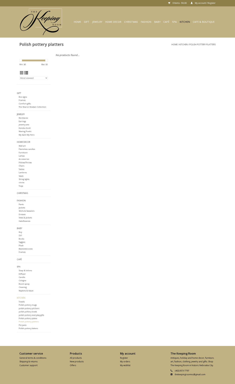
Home (77, 21)
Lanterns (23, 172)
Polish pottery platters (202, 44)
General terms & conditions (32, 357)
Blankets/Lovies (26, 248)
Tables (21, 169)
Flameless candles (27, 149)
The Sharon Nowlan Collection (32, 107)
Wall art (22, 145)
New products (77, 361)
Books (21, 238)
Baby (157, 21)
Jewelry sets (24, 124)
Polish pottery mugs (28, 305)
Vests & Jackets (25, 217)
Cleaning (23, 287)
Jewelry (97, 21)
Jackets (22, 207)
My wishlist (125, 365)
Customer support (28, 365)
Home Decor (113, 21)
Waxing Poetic (25, 131)
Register (124, 357)
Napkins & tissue (26, 290)
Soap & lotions (25, 270)
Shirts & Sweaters (26, 211)
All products (76, 357)
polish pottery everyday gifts (31, 315)
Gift (86, 21)
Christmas (131, 21)
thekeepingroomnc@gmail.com (190, 374)
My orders (125, 361)
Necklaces (23, 118)
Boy (20, 232)
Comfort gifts (25, 103)
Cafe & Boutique (204, 21)
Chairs (21, 165)
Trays (21, 186)
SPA (174, 21)
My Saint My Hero (27, 134)
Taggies (22, 242)
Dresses (22, 214)
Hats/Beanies (24, 221)
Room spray (24, 284)
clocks (21, 182)
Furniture (23, 152)
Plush (21, 245)
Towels (22, 301)
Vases (21, 176)
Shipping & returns (28, 361)
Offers (73, 365)
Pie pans (22, 325)
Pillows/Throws (25, 162)
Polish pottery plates (28, 318)
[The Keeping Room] (42, 22)
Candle (22, 277)
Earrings (22, 121)
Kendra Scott (25, 128)
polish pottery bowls (28, 311)
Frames (22, 100)
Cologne (22, 280)
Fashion (146, 21)
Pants (21, 204)
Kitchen (185, 21)
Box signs (23, 97)
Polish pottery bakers (28, 328)
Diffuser (22, 274)
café (166, 21)
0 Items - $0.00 (179, 3)
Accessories (24, 159)
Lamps (22, 155)
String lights (24, 179)
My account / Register (205, 3)
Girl (20, 235)
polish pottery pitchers (29, 308)
